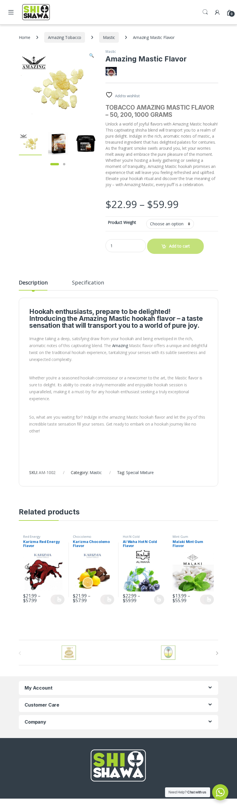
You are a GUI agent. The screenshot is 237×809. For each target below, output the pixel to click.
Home (24, 37)
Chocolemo (82, 536)
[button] (91, 55)
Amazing (120, 345)
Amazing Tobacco (64, 37)
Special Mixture (140, 472)
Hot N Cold (131, 536)
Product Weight (122, 222)
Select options (57, 599)
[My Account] (217, 12)
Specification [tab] (88, 283)
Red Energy (31, 536)
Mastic (109, 37)
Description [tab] (33, 283)
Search (205, 12)
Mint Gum (180, 536)
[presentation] (217, 653)
